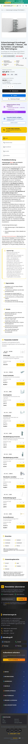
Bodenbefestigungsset (9, 498)
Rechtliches (7, 155)
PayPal (15, 95)
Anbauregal (6, 355)
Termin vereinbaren (13, 659)
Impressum (16, 719)
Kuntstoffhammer (8, 517)
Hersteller (7, 151)
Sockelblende (7, 416)
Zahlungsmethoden (18, 722)
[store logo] (10, 6)
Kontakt (3, 721)
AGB (3, 719)
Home (2, 10)
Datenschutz (7, 603)
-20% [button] (4, 74)
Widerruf (4, 722)
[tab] (14, 130)
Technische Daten (8, 142)
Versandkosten (8, 147)
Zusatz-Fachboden (8, 375)
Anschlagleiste (7, 395)
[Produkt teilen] (26, 58)
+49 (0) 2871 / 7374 (7, 631)
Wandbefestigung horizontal (11, 436)
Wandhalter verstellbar (10, 477)
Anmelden (20, 599)
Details (6, 138)
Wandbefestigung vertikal (10, 457)
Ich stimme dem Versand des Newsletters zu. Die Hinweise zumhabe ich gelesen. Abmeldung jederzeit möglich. (15, 603)
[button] (11, 40)
